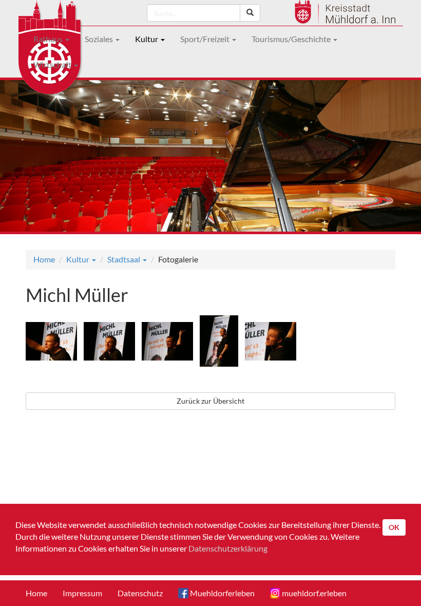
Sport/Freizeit (205, 39)
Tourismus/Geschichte (292, 39)
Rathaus (48, 39)
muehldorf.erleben (313, 593)
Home (44, 259)
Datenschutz (140, 593)
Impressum (82, 593)
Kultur (147, 39)
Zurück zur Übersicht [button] (210, 400)
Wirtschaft (53, 64)
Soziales (99, 39)
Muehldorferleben (221, 593)
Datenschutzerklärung (227, 548)
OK (394, 527)
